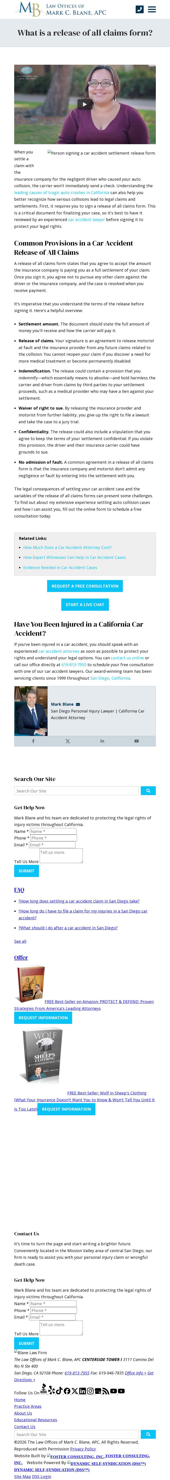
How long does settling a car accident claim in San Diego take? (79, 901)
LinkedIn (103, 744)
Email (21, 844)
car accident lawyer (86, 219)
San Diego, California (110, 678)
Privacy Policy (83, 1449)
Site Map (22, 1476)
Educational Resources (35, 1419)
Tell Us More (26, 861)
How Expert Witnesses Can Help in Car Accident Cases (74, 557)
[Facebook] (67, 1392)
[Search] (148, 790)
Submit (27, 870)
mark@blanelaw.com (79, 704)
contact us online (127, 657)
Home (19, 1399)
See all (20, 941)
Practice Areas (27, 1406)
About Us (23, 1413)
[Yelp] (52, 1392)
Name (21, 831)
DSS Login (41, 1476)
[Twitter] (75, 1392)
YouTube (137, 744)
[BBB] (44, 1392)
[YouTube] (114, 1392)
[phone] (140, 9)
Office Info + (135, 1373)
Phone (21, 838)
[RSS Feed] (106, 1392)
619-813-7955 (74, 664)
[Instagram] (91, 1392)
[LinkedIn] (83, 1392)
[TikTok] (60, 1392)
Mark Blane (62, 704)
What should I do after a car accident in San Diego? (68, 927)
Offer (21, 957)
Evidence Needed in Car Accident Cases (60, 567)
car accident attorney (59, 651)
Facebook (34, 744)
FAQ (19, 890)
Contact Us (24, 1426)
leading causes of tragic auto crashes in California (61, 192)
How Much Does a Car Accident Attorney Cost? (67, 547)
